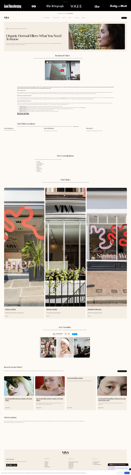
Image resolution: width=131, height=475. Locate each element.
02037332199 (76, 126)
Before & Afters (47, 466)
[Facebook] (7, 465)
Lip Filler (38, 161)
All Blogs (7, 28)
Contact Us (71, 467)
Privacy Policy (71, 466)
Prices (83, 17)
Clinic (63, 17)
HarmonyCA (39, 171)
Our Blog (77, 17)
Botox (38, 166)
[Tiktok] (16, 465)
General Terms (71, 462)
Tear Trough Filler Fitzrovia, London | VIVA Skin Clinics (18, 399)
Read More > (7, 407)
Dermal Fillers (39, 165)
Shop (70, 17)
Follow (75, 334)
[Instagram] (13, 465)
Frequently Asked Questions (74, 461)
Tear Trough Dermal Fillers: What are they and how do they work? (112, 399)
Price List (46, 464)
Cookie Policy (71, 465)
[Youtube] (10, 465)
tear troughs (83, 107)
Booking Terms (71, 464)
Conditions (56, 17)
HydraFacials (39, 162)
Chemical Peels (39, 168)
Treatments (46, 17)
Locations (46, 465)
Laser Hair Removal (40, 163)
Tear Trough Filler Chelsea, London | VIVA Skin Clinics (49, 399)
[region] (65, 472)
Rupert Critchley (64, 97)
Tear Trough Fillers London (75, 378)
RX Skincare (39, 167)
